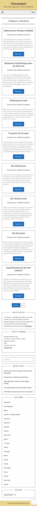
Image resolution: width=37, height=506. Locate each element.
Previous (16, 305)
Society (6, 484)
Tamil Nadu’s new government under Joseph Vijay (18, 391)
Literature (7, 451)
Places (6, 472)
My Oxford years (18, 166)
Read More (28, 326)
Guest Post (7, 435)
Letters (6, 447)
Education (7, 423)
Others (6, 460)
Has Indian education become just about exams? (18, 387)
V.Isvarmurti (18, 3)
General (6, 431)
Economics (7, 418)
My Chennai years (18, 198)
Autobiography (8, 406)
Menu (33, 12)
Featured (6, 427)
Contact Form (8, 347)
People (6, 464)
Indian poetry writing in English (18, 30)
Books (6, 410)
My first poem (18, 233)
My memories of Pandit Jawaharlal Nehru (16, 377)
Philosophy (7, 468)
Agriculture (7, 402)
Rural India (7, 480)
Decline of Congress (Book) (12, 414)
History (6, 439)
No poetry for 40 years (18, 133)
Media (6, 455)
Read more (18, 54)
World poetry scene (18, 100)
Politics (6, 476)
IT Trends (7, 443)
